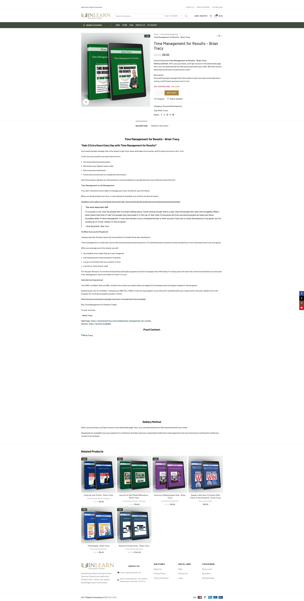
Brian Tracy (163, 110)
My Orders (206, 573)
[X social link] (164, 114)
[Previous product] (217, 36)
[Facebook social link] (161, 114)
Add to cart (171, 93)
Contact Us (183, 573)
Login (180, 578)
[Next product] (221, 36)
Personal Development (170, 34)
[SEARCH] (186, 16)
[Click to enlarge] (86, 102)
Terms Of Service (161, 578)
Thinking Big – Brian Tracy (98, 546)
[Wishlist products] (210, 16)
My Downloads (208, 578)
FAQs (180, 569)
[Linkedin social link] (170, 114)
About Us (158, 569)
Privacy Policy (160, 573)
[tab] (141, 124)
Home (156, 34)
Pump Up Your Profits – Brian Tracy (98, 495)
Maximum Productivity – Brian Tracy (134, 546)
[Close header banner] (301, 2)
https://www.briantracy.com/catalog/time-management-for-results (121, 321)
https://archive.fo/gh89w (100, 324)
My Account (207, 569)
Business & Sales (205, 501)
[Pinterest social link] (167, 114)
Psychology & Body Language (98, 498)
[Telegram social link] (173, 114)
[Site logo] (95, 16)
